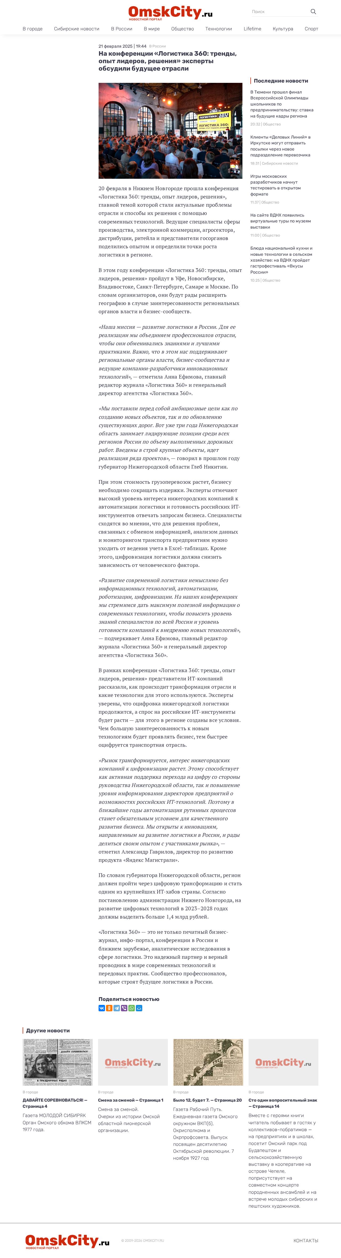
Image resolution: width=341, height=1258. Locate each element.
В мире (152, 29)
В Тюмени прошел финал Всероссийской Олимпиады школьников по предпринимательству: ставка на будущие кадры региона (282, 104)
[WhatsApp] (131, 1008)
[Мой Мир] (139, 1008)
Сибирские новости (76, 29)
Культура (283, 29)
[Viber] (124, 1008)
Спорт (311, 29)
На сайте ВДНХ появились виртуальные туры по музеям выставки (280, 221)
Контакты (306, 1241)
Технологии (218, 29)
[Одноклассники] (109, 1008)
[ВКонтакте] (102, 1008)
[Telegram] (116, 1008)
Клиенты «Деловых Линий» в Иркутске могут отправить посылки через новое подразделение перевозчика (280, 146)
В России (121, 29)
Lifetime (252, 29)
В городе (33, 29)
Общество (182, 29)
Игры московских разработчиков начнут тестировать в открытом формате (275, 185)
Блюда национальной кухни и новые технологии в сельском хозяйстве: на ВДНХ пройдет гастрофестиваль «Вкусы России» (281, 260)
